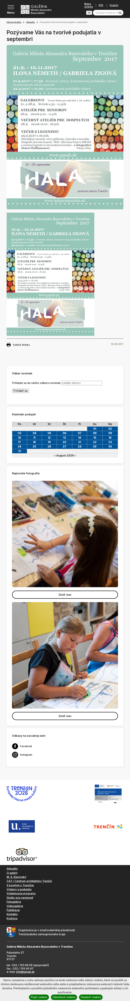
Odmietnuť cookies (64, 997)
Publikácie (13, 910)
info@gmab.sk (25, 971)
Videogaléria (15, 906)
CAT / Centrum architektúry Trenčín (29, 881)
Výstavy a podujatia (19, 889)
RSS (101, 5)
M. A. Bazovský (16, 877)
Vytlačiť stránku (21, 344)
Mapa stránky (88, 5)
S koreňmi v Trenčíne (20, 885)
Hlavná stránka (14, 22)
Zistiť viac (65, 594)
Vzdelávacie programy (21, 893)
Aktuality (30, 22)
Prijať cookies (39, 997)
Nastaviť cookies (91, 997)
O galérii (12, 873)
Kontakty (12, 914)
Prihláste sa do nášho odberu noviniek (36, 383)
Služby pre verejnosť (20, 897)
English (114, 5)
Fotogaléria (14, 901)
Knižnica (12, 918)
